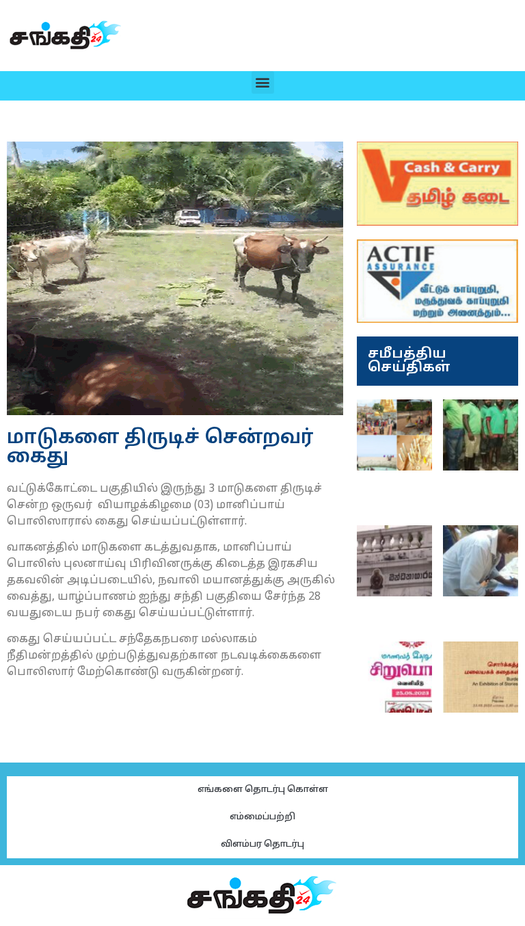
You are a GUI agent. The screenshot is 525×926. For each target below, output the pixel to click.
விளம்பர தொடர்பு (262, 844)
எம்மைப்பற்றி (262, 817)
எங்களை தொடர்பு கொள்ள (263, 789)
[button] (263, 82)
